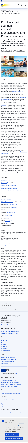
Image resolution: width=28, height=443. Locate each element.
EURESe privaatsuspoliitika (8, 361)
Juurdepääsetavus (5, 324)
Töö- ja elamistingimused (7, 201)
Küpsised (3, 406)
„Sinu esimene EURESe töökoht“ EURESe (11, 191)
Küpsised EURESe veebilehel (8, 359)
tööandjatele (14, 207)
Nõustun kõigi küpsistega (12, 434)
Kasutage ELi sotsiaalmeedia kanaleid (10, 393)
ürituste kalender (10, 210)
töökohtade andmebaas (11, 204)
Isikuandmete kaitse (6, 402)
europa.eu (16, 373)
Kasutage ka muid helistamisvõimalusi (10, 382)
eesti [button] (18, 5)
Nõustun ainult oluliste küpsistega (14, 438)
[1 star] (3, 305)
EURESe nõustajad (6, 199)
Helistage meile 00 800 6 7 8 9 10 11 (10, 380)
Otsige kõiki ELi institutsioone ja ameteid (11, 412)
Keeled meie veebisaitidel (7, 400)
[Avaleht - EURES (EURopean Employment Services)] (9, 5)
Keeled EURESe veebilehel (8, 357)
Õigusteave (4, 404)
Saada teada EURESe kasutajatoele (10, 331)
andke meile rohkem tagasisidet (12, 309)
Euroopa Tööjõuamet (6, 232)
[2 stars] (4, 305)
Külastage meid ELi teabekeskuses (9, 386)
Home (4, 18)
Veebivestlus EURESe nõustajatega (10, 333)
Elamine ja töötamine (6, 245)
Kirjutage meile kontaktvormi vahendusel (11, 384)
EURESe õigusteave (6, 363)
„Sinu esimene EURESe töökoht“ (9, 188)
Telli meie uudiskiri (5, 350)
